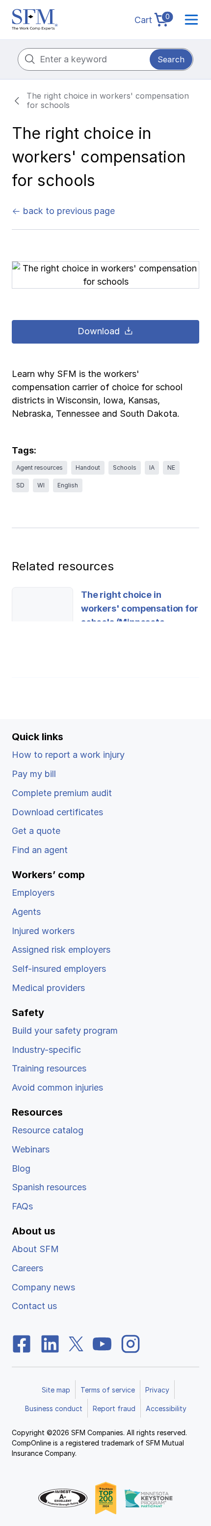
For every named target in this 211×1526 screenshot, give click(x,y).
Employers (33, 892)
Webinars (31, 1149)
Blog (21, 1168)
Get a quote (36, 831)
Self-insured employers (59, 969)
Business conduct (53, 1408)
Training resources (49, 1068)
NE (171, 467)
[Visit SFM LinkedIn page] (50, 1343)
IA (152, 467)
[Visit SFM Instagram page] (130, 1343)
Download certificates (57, 812)
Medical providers (48, 988)
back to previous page (68, 211)
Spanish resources (49, 1187)
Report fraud (114, 1408)
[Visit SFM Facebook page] (21, 1343)
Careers (27, 1268)
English (67, 485)
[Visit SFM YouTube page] (102, 1343)
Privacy (157, 1390)
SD (20, 485)
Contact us (34, 1306)
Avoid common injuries (57, 1087)
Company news (43, 1287)
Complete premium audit (62, 793)
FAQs (22, 1206)
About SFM (35, 1249)
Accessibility (166, 1408)
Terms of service (107, 1390)
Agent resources (39, 467)
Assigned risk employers (61, 949)
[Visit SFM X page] (76, 1343)
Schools (124, 467)
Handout (88, 467)
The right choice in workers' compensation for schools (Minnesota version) (139, 615)
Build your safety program (65, 1030)
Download (99, 331)
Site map (56, 1390)
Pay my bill (34, 774)
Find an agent (40, 850)
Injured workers (43, 931)
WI (41, 485)
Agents (26, 912)
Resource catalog (47, 1130)
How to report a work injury (68, 755)
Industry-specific (46, 1049)
